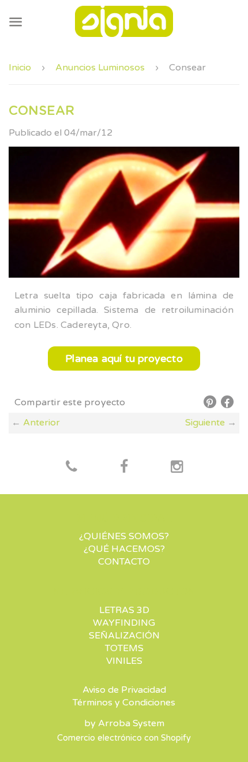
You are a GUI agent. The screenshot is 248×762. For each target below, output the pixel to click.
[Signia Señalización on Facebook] (71, 467)
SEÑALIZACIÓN (124, 635)
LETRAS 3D (124, 610)
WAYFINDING (124, 623)
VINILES (124, 661)
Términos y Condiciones (124, 702)
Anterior (41, 422)
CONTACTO (124, 561)
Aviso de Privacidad (124, 690)
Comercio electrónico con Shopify (124, 738)
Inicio (20, 67)
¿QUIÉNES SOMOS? (124, 536)
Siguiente (205, 422)
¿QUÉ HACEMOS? (124, 549)
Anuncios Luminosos (100, 67)
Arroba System (131, 723)
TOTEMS (124, 648)
